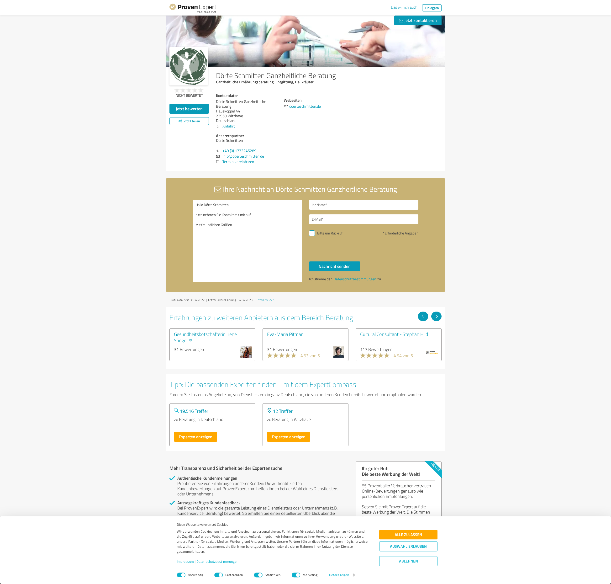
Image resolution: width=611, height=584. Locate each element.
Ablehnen (408, 561)
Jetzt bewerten (189, 109)
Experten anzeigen (195, 437)
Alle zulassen (408, 534)
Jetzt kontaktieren (420, 20)
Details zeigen (339, 575)
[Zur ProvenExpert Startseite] (192, 9)
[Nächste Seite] (436, 316)
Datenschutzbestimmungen (217, 561)
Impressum (185, 561)
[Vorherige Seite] (423, 316)
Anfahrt (228, 126)
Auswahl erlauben (408, 546)
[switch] (218, 575)
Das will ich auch (404, 7)
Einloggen (432, 7)
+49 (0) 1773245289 (239, 150)
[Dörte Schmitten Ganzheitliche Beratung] (188, 66)
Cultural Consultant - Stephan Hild (394, 334)
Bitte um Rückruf (329, 233)
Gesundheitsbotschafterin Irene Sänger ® (205, 337)
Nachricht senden (335, 266)
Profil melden (265, 300)
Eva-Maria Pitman (285, 334)
